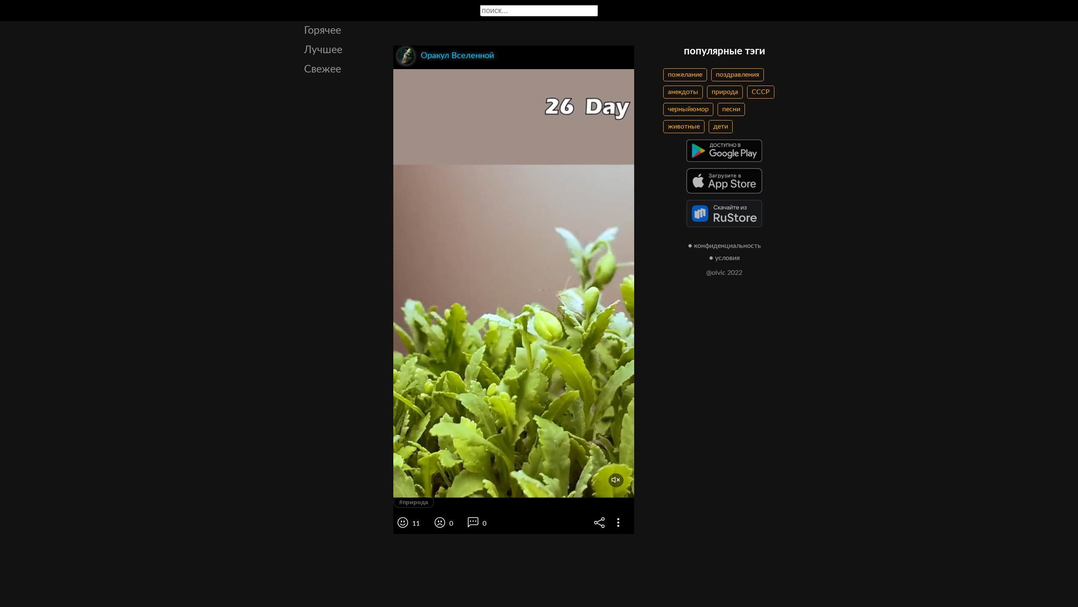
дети (720, 126)
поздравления (737, 74)
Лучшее (323, 50)
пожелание (685, 74)
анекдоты (683, 92)
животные (684, 126)
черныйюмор (688, 109)
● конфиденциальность (724, 245)
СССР (761, 92)
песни (731, 109)
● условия (724, 258)
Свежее (322, 69)
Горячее (322, 30)
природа (725, 92)
